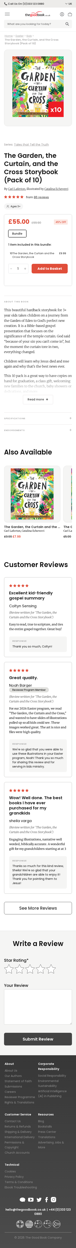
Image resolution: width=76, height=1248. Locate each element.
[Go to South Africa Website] (56, 1222)
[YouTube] (30, 1199)
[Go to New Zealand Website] (48, 1222)
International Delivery (20, 1137)
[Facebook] (46, 1199)
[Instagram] (53, 1199)
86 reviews (41, 197)
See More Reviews (38, 908)
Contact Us (13, 1121)
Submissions (13, 1086)
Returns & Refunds (18, 1126)
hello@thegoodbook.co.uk (25, 1210)
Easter (20, 36)
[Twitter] (38, 1199)
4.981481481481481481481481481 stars (14, 196)
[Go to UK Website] (20, 1222)
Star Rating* (16, 960)
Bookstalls (45, 1126)
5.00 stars (19, 585)
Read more (36, 399)
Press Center (47, 1132)
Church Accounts (17, 1153)
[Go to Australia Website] (38, 1222)
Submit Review (38, 1039)
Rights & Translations (19, 1102)
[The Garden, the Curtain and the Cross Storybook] (32, 493)
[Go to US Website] (29, 1222)
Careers (10, 1092)
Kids (29, 36)
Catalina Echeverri (56, 189)
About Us (11, 1071)
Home (9, 36)
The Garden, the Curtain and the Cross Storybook (32, 527)
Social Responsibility (52, 1076)
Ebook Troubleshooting (21, 1187)
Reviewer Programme (20, 1097)
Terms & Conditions (19, 1182)
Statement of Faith (18, 1081)
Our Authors (13, 1076)
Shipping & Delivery (18, 1132)
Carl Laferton (16, 189)
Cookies (10, 1171)
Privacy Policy (14, 1177)
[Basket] (70, 15)
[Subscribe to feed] (22, 1199)
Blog (41, 1121)
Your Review (16, 985)
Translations (46, 1137)
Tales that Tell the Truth (31, 145)
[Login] (62, 14)
